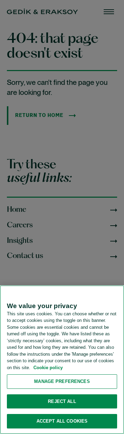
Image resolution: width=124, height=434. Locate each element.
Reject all (62, 401)
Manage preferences (62, 381)
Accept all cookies (62, 421)
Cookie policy (48, 367)
